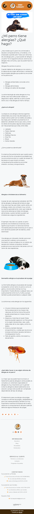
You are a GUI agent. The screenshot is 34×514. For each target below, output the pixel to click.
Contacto (17, 461)
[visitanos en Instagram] (21, 432)
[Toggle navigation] (29, 6)
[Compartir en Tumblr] (11, 414)
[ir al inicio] (17, 427)
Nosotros (17, 441)
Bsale (20, 512)
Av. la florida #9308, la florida (18, 478)
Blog (17, 443)
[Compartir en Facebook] (2, 414)
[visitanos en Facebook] (15, 432)
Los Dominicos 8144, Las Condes (18, 489)
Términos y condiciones (17, 458)
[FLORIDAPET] (17, 6)
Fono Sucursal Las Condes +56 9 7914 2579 (18, 487)
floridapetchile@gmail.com (17, 498)
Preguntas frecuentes (17, 463)
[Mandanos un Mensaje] (18, 432)
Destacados (17, 448)
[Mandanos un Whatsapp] (13, 432)
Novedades (17, 445)
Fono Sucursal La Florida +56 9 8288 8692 (18, 476)
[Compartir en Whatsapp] (18, 414)
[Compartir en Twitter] (5, 414)
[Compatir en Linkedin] (15, 414)
